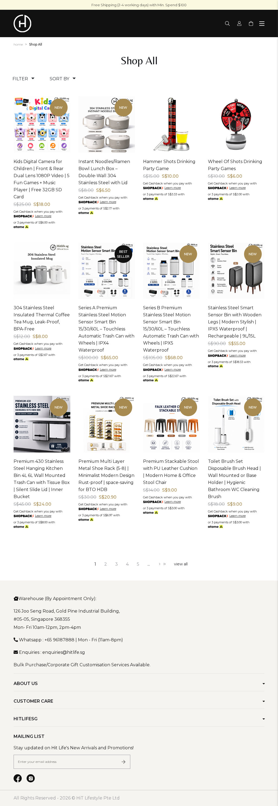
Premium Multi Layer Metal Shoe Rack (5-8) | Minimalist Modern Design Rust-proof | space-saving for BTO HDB (106, 475)
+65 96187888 (59, 639)
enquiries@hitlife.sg (63, 652)
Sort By (59, 78)
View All (181, 564)
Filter (20, 78)
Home (18, 44)
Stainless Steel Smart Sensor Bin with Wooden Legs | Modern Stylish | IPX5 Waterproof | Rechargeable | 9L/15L (234, 322)
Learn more (43, 216)
